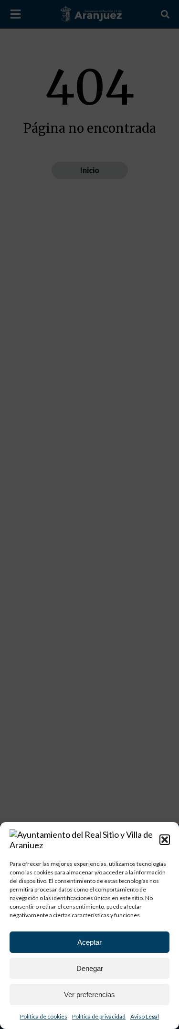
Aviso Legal (144, 1016)
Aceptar (89, 942)
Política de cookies (43, 1016)
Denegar (89, 968)
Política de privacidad (99, 1016)
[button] (164, 839)
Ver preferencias (89, 994)
